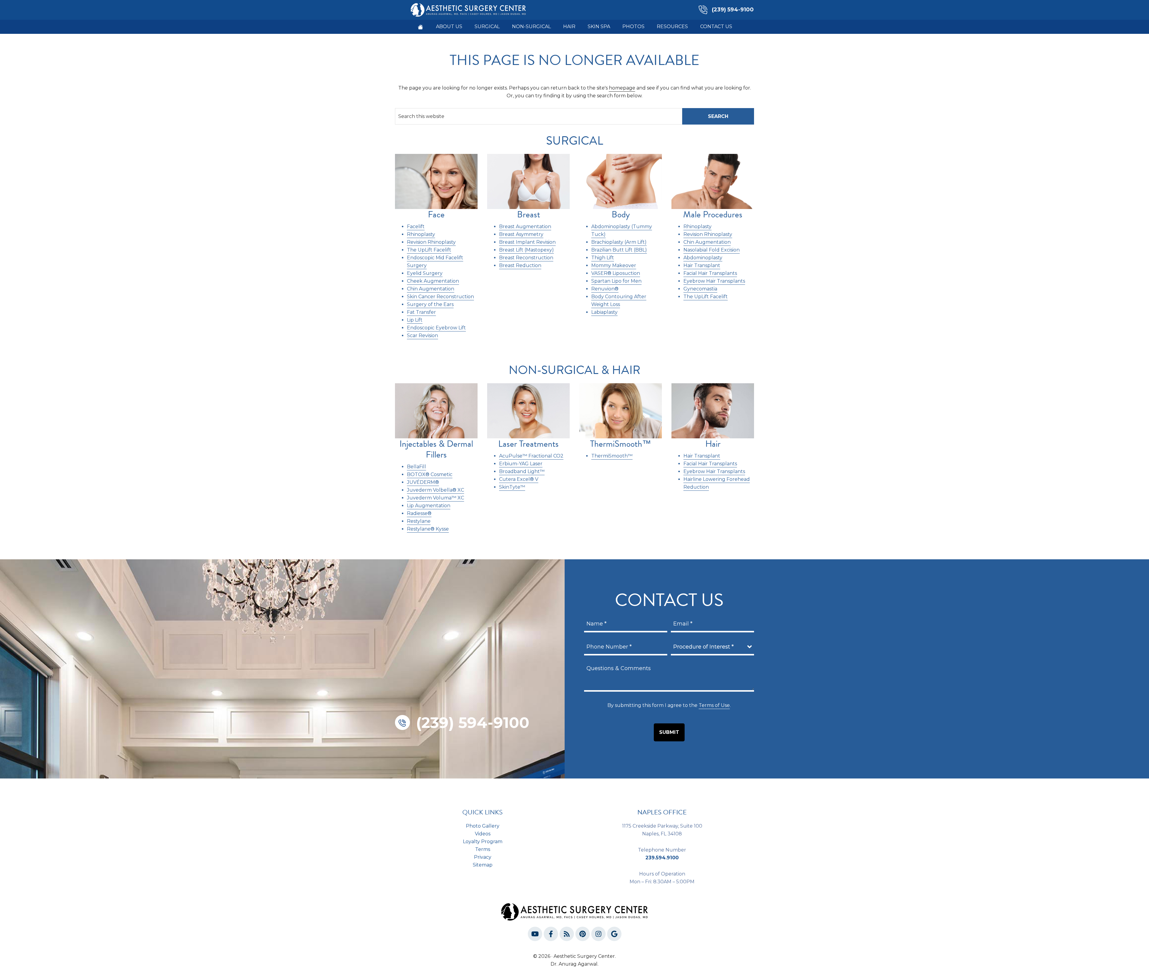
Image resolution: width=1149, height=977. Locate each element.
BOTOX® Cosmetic (429, 474)
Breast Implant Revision (527, 242)
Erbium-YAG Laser (520, 463)
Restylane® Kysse (428, 529)
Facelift (416, 226)
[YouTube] (535, 935)
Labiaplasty (604, 312)
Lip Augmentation (428, 505)
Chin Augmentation (430, 289)
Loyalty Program (482, 841)
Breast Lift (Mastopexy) (526, 250)
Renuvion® (604, 289)
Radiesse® (419, 513)
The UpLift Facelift (429, 250)
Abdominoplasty (702, 257)
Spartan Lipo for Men (616, 281)
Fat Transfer (421, 312)
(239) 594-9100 (733, 9)
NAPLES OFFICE (662, 812)
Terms (482, 849)
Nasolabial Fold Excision (711, 250)
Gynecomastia (700, 289)
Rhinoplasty (421, 234)
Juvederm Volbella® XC (435, 490)
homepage (622, 88)
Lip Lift (414, 320)
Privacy (482, 857)
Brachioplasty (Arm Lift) (619, 242)
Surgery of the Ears (430, 304)
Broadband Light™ (522, 471)
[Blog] (567, 935)
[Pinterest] (582, 935)
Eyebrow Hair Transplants (714, 281)
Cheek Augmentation (433, 281)
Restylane (419, 521)
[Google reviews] (614, 935)
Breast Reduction (520, 265)
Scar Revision (422, 335)
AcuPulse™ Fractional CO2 (531, 456)
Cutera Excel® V (518, 479)
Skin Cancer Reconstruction (440, 296)
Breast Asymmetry (521, 234)
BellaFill (416, 466)
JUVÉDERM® (423, 482)
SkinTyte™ (512, 487)
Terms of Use (714, 705)
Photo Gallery (482, 826)
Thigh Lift (602, 257)
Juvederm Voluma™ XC (435, 498)
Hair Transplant (701, 265)
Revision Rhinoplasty (431, 242)
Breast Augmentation (525, 226)
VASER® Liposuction (615, 273)
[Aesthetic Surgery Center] (468, 9)
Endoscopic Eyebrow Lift (436, 328)
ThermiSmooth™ (612, 456)
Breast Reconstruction (526, 257)
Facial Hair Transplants (710, 273)
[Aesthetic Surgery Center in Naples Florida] (420, 27)
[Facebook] (551, 935)
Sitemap (483, 865)
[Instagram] (598, 935)
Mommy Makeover (613, 265)
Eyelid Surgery (425, 273)
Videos (482, 834)
